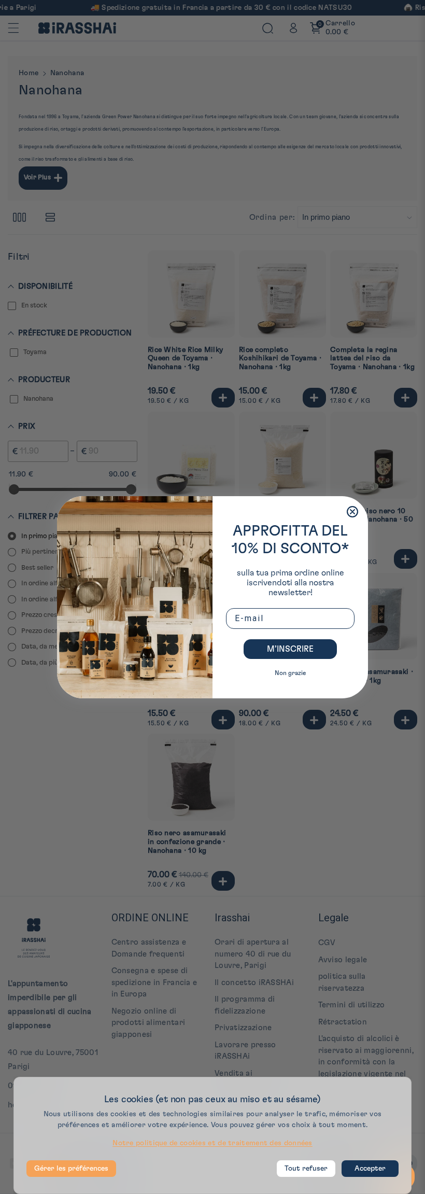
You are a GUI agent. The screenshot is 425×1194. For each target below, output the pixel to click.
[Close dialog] (352, 512)
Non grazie (290, 673)
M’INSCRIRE (290, 649)
